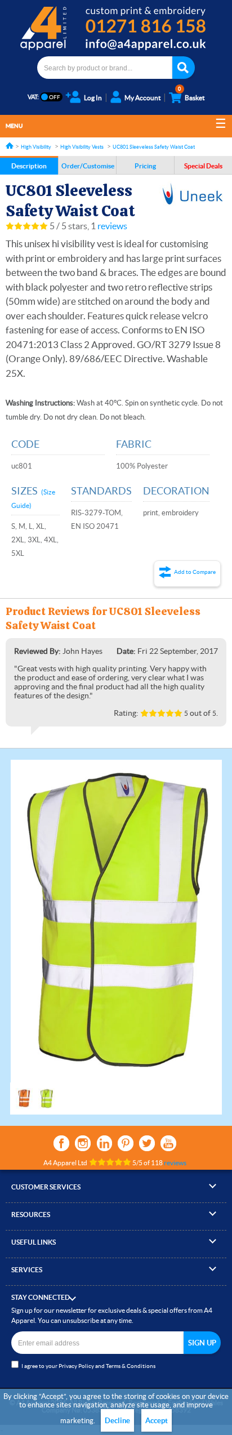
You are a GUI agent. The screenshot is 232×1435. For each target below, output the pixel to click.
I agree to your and (88, 1366)
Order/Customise (87, 166)
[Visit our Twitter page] (147, 1143)
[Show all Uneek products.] (192, 194)
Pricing (145, 166)
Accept (156, 1420)
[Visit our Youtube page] (168, 1143)
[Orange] (24, 1093)
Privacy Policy (76, 1366)
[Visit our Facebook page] (61, 1143)
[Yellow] (46, 1093)
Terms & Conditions (130, 1366)
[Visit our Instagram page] (82, 1143)
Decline (117, 1420)
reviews (112, 226)
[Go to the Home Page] (10, 145)
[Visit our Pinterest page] (125, 1143)
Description (29, 166)
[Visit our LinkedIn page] (104, 1143)
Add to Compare (195, 572)
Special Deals (203, 166)
